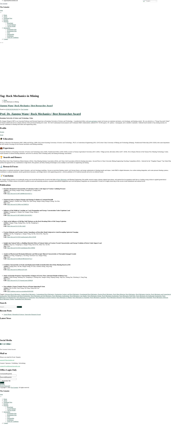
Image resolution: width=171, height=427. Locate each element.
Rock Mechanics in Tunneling (81, 297)
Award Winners (11, 24)
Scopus (2, 132)
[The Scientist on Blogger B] (9, 344)
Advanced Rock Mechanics (12, 294)
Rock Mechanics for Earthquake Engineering (149, 296)
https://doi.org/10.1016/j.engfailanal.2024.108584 (21, 248)
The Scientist (3, 3)
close (1, 10)
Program (6, 21)
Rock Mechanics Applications (60, 296)
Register (6, 20)
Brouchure (10, 23)
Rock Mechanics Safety (129, 297)
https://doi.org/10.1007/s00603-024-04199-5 (19, 215)
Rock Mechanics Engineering (110, 296)
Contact (6, 39)
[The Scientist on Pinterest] (7, 344)
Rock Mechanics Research (114, 297)
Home (5, 15)
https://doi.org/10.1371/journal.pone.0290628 (20, 280)
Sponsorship (10, 34)
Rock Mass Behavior (119, 294)
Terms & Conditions (13, 37)
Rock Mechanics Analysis (143, 294)
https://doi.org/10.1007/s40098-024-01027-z (19, 193)
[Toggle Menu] (0, 12)
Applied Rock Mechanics (28, 294)
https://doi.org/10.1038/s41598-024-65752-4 (19, 258)
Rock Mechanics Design (94, 296)
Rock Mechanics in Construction (26, 297)
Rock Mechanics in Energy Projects (46, 297)
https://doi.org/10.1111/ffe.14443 (16, 226)
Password (5, 377)
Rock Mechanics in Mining (64, 297)
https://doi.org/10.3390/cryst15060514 (18, 204)
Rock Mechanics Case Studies (78, 296)
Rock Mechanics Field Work (127, 296)
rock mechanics (92, 121)
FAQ (8, 32)
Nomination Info (11, 29)
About (5, 16)
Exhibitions (10, 36)
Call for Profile (11, 26)
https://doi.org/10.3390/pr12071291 (17, 269)
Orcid (1, 135)
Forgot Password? (5, 386)
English (148, 1)
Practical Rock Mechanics (105, 294)
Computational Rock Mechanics (45, 294)
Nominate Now (8, 18)
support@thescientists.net (7, 360)
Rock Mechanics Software (160, 297)
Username (6, 373)
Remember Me (6, 381)
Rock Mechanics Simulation (144, 297)
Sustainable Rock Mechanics (23, 299)
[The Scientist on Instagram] (6, 344)
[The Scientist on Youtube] (1, 344)
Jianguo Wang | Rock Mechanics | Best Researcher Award (26, 105)
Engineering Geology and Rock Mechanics (67, 294)
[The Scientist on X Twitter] (3, 344)
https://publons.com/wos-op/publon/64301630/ (20, 291)
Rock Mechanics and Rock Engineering (19, 296)
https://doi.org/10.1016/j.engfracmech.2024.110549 (21, 237)
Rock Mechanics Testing (7, 299)
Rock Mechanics (62, 179)
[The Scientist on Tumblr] (4, 344)
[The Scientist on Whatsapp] (10, 344)
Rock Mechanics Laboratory (98, 297)
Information (7, 28)
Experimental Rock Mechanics (88, 294)
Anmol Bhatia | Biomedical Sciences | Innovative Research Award (22, 314)
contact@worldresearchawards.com (10, 366)
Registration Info (12, 31)
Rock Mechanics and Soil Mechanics (41, 296)
